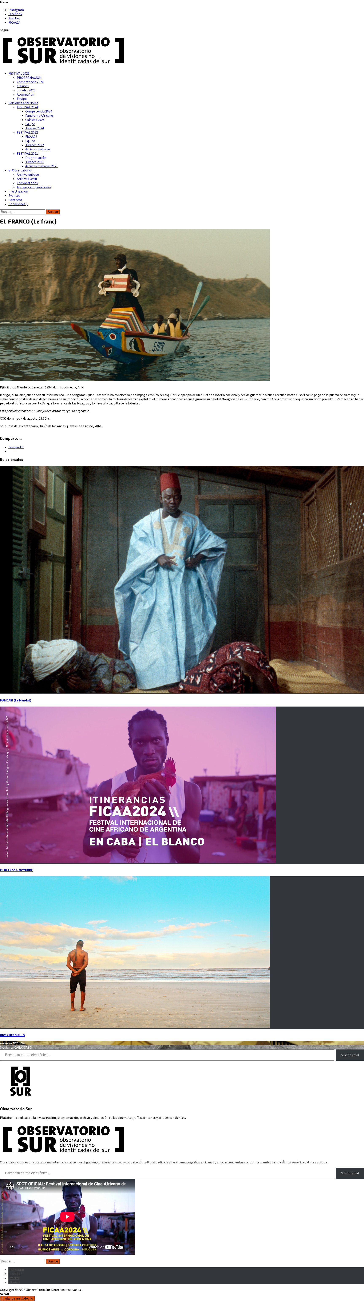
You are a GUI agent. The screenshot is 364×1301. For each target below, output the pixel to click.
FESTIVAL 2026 (18, 73)
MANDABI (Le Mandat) (16, 700)
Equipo (22, 98)
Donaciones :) (18, 204)
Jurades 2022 (34, 145)
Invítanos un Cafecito (17, 1298)
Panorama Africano (39, 115)
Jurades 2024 (34, 128)
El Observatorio (19, 170)
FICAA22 (31, 136)
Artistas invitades (38, 149)
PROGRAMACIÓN (29, 77)
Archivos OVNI (27, 179)
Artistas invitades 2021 (41, 166)
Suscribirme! (350, 1055)
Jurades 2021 (34, 162)
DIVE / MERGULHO (12, 1035)
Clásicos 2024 (34, 120)
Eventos (14, 195)
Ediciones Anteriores (23, 103)
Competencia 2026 (30, 82)
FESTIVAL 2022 (27, 132)
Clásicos (23, 86)
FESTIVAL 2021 (27, 153)
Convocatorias (27, 183)
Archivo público (28, 174)
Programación (35, 157)
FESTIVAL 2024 (27, 107)
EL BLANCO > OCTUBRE (16, 870)
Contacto (15, 200)
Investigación (18, 191)
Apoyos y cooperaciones (34, 187)
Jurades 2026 (26, 90)
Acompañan (25, 94)
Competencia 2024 (38, 111)
